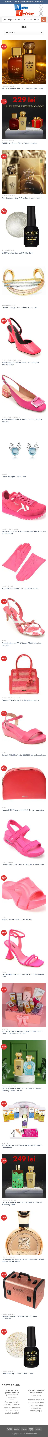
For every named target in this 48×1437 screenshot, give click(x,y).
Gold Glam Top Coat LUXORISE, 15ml (17, 253)
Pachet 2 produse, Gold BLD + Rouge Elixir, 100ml (22, 88)
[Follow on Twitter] (41, 10)
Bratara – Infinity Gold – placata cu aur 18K (19, 308)
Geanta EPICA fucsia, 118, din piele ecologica (20, 700)
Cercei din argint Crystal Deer (14, 477)
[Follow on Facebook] (41, 6)
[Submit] (43, 19)
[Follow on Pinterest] (41, 14)
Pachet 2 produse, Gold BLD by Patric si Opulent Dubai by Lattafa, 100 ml (21, 1089)
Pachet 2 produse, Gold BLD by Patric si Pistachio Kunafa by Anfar (22, 1203)
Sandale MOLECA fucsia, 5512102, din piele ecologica (24, 755)
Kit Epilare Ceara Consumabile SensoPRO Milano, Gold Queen (22, 1146)
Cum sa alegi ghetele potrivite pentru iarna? (12, 1392)
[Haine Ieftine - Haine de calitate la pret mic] (24, 10)
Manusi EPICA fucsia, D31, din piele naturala (20, 588)
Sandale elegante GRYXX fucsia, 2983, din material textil (23, 975)
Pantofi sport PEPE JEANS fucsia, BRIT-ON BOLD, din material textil (24, 532)
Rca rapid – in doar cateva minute (36, 1391)
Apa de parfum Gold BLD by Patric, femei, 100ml (21, 198)
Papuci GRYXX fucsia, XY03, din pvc (16, 920)
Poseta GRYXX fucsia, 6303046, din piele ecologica (23, 810)
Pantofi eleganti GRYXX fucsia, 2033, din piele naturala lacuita (20, 364)
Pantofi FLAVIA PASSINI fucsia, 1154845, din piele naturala (22, 421)
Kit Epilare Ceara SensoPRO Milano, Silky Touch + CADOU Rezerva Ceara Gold (22, 1032)
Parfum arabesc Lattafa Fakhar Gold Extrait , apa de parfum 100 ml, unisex (23, 1260)
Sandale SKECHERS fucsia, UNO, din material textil (23, 865)
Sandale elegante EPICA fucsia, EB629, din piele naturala (21, 644)
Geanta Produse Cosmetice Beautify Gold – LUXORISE (19, 1317)
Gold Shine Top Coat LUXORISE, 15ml (17, 1373)
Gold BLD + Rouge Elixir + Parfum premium (19, 143)
